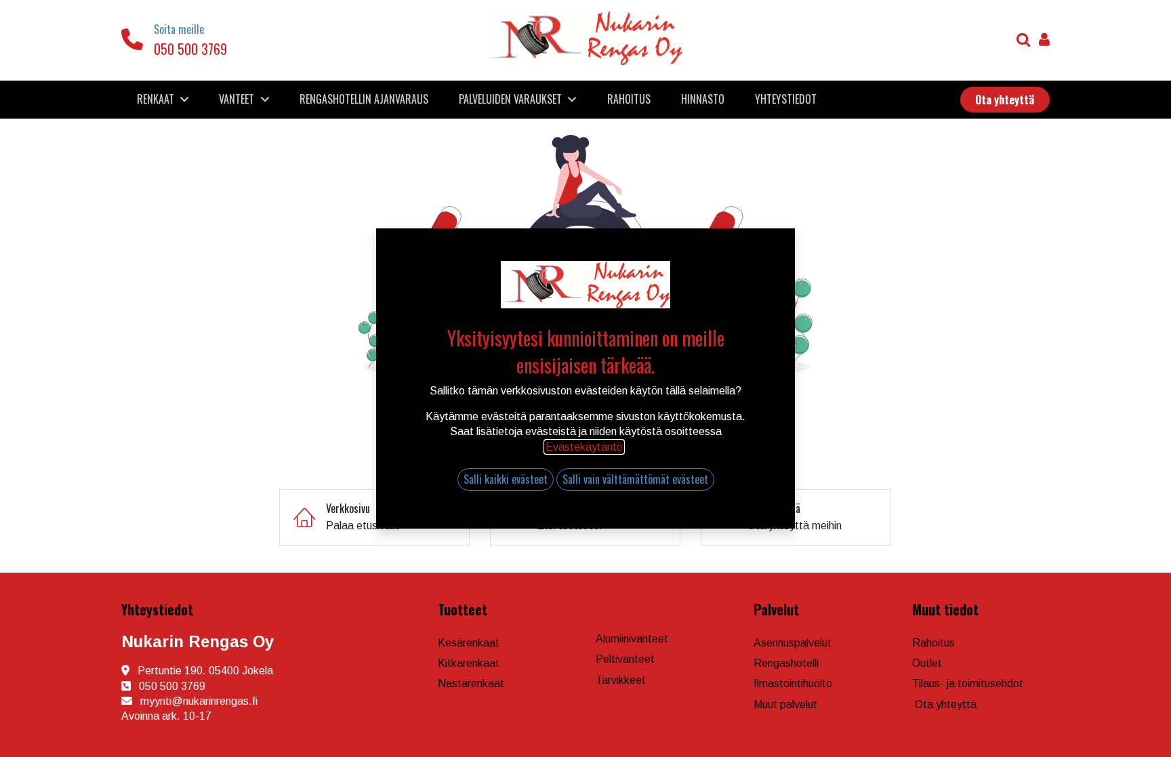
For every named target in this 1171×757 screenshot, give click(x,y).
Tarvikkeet (621, 680)
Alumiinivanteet (632, 639)
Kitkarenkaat (468, 663)
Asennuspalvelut (792, 643)
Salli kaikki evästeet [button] (506, 479)
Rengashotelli (786, 663)
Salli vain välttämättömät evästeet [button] (635, 479)
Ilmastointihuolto (793, 683)
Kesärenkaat (468, 643)
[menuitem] (364, 99)
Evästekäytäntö (584, 447)
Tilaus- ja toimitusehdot (967, 683)
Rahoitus (933, 643)
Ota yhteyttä (946, 704)
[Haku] (1023, 41)
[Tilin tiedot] (1044, 41)
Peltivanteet (625, 659)
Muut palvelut (785, 704)
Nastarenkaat (471, 683)
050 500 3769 (190, 49)
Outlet (927, 663)
